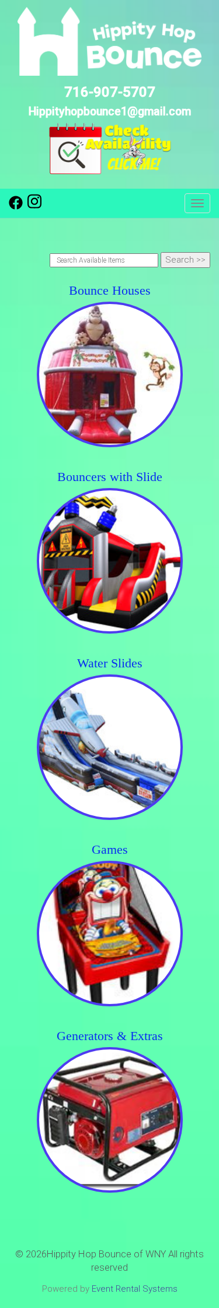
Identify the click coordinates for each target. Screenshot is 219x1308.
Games (110, 849)
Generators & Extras (110, 1035)
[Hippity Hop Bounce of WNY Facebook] (16, 206)
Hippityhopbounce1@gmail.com (110, 111)
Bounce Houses (110, 290)
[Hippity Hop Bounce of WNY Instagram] (34, 206)
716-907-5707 (109, 92)
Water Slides (109, 663)
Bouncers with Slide (109, 476)
